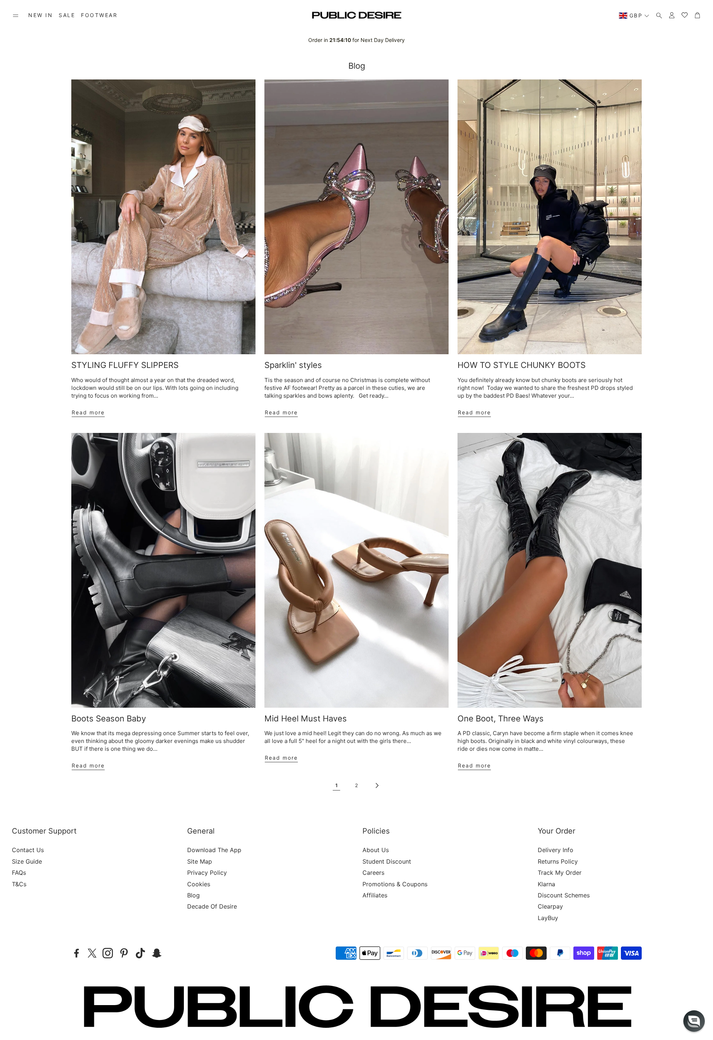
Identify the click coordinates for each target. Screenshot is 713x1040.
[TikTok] (140, 953)
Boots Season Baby (108, 718)
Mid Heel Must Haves (305, 718)
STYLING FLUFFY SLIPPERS (125, 365)
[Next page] (376, 785)
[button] (15, 16)
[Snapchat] (157, 953)
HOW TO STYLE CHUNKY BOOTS (522, 365)
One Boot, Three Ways (501, 718)
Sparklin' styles (293, 365)
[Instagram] (107, 953)
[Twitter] (92, 953)
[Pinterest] (124, 953)
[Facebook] (76, 953)
